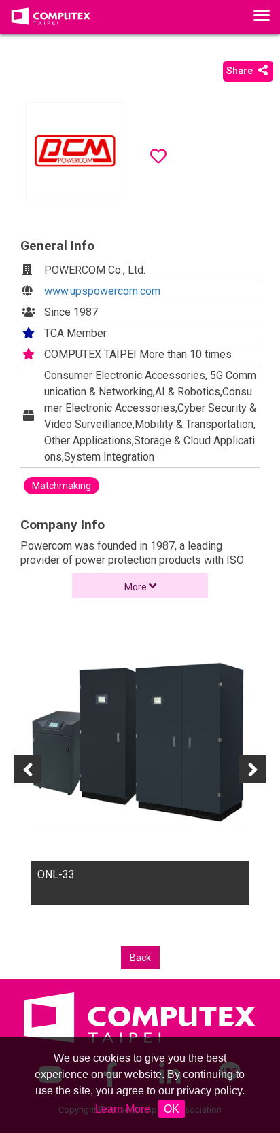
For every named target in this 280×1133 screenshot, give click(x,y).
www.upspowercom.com (102, 291)
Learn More (122, 1109)
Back (140, 957)
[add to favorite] (158, 156)
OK (171, 1109)
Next (252, 769)
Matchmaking (61, 485)
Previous (27, 769)
